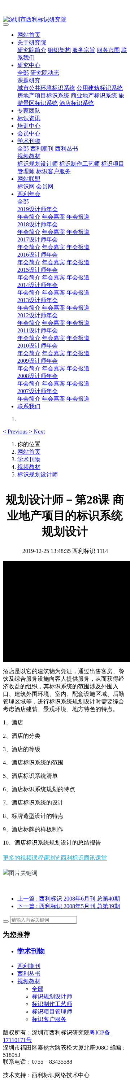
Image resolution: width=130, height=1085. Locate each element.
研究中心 (28, 65)
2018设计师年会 (37, 224)
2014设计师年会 (37, 285)
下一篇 (68, 906)
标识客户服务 (53, 171)
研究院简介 (31, 50)
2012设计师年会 (37, 315)
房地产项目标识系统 (43, 95)
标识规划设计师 (37, 164)
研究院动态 (44, 73)
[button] (16, 431)
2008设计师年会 (37, 376)
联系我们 (28, 406)
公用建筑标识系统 (100, 88)
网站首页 (28, 35)
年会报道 (78, 217)
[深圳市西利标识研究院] (65, 19)
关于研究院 (31, 42)
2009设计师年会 (37, 361)
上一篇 (68, 899)
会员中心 (28, 133)
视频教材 (28, 156)
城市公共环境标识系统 (46, 88)
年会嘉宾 (53, 217)
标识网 (26, 186)
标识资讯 (28, 118)
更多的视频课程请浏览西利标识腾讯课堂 (55, 858)
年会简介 (28, 217)
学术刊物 (28, 141)
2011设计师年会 (37, 330)
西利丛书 (66, 148)
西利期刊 (41, 148)
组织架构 (59, 50)
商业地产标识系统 (94, 95)
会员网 (44, 186)
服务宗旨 (83, 50)
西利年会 (28, 194)
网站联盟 (28, 179)
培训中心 (28, 126)
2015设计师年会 (37, 270)
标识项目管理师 (52, 1011)
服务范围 (108, 50)
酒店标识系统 (76, 103)
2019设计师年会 (37, 209)
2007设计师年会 (37, 391)
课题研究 (28, 80)
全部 (23, 73)
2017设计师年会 (37, 239)
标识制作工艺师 (79, 164)
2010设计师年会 (37, 346)
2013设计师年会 (37, 300)
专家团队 (28, 111)
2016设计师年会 (37, 255)
